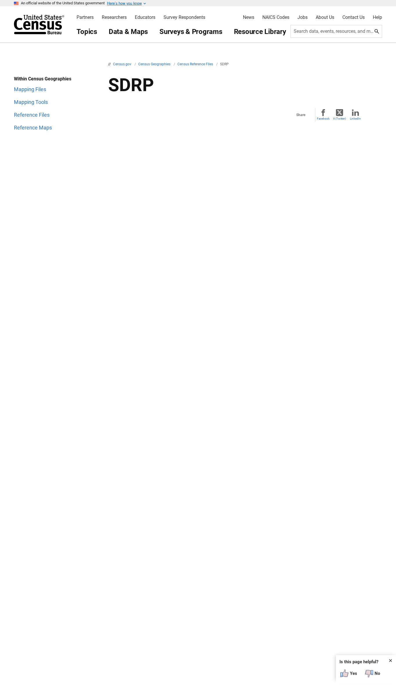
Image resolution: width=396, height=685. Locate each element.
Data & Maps (128, 32)
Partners (85, 17)
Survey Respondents (184, 17)
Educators (145, 17)
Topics (87, 32)
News (248, 17)
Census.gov (122, 64)
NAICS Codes (275, 17)
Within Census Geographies (42, 79)
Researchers (114, 17)
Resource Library (260, 32)
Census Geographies (154, 64)
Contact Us (353, 17)
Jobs (302, 17)
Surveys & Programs (190, 32)
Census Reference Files (195, 64)
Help (377, 17)
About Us (325, 17)
